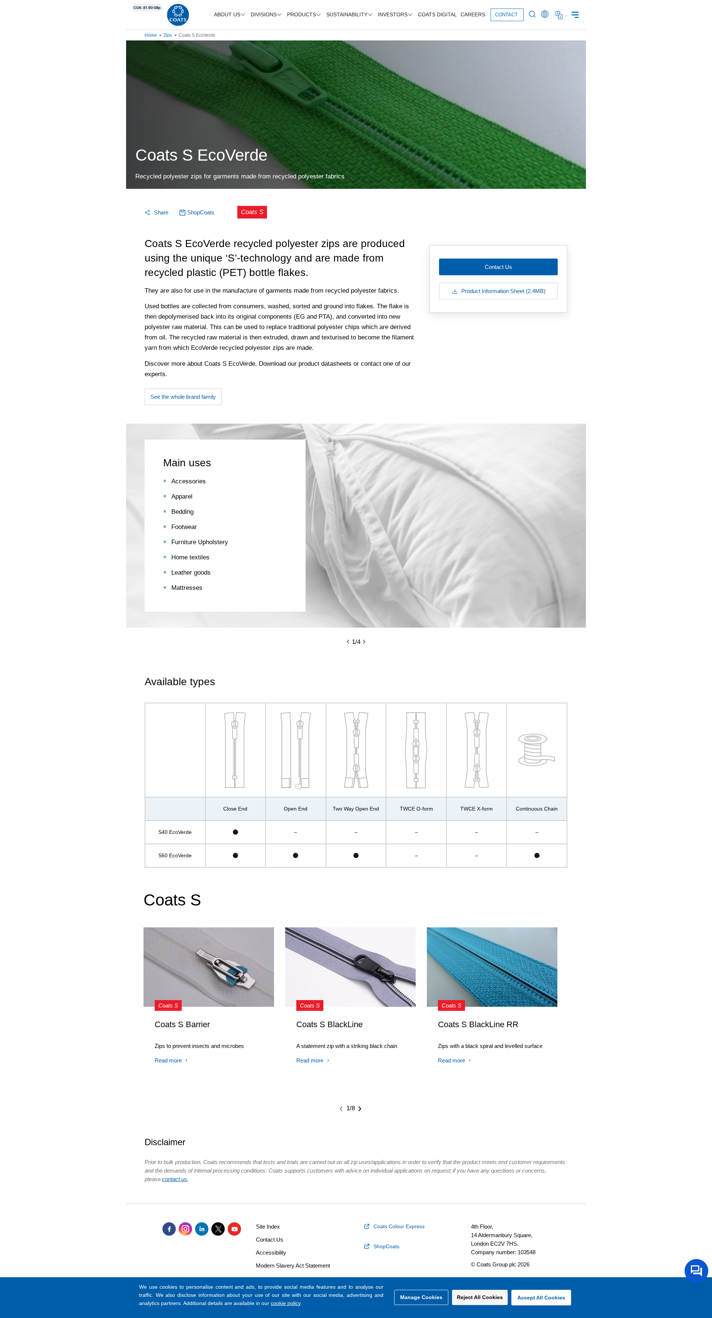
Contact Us (498, 267)
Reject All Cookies (480, 1297)
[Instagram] (185, 1229)
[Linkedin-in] (201, 1229)
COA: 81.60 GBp (147, 8)
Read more (168, 1060)
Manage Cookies (421, 1297)
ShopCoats (200, 212)
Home (151, 35)
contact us (174, 1179)
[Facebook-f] (169, 1229)
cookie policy (285, 1303)
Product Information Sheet (502, 291)
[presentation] (352, 642)
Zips (168, 35)
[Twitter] (218, 1229)
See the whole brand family (183, 397)
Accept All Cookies (541, 1298)
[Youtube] (234, 1229)
